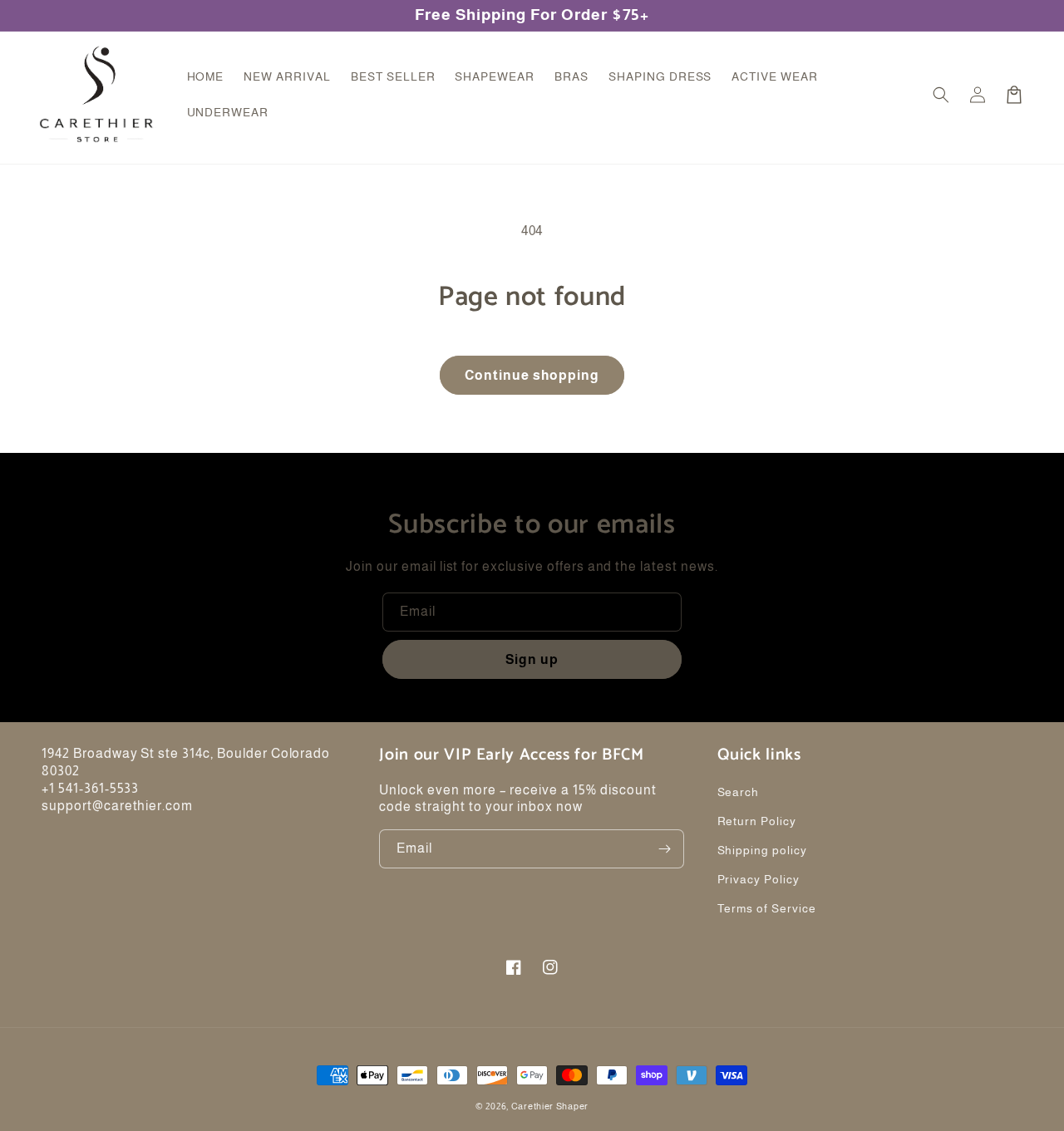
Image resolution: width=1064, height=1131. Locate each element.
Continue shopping (532, 375)
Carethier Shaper (550, 1106)
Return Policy (756, 821)
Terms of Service (766, 908)
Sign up (532, 659)
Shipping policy (762, 850)
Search (738, 792)
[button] (941, 94)
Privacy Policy (758, 879)
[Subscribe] (665, 848)
